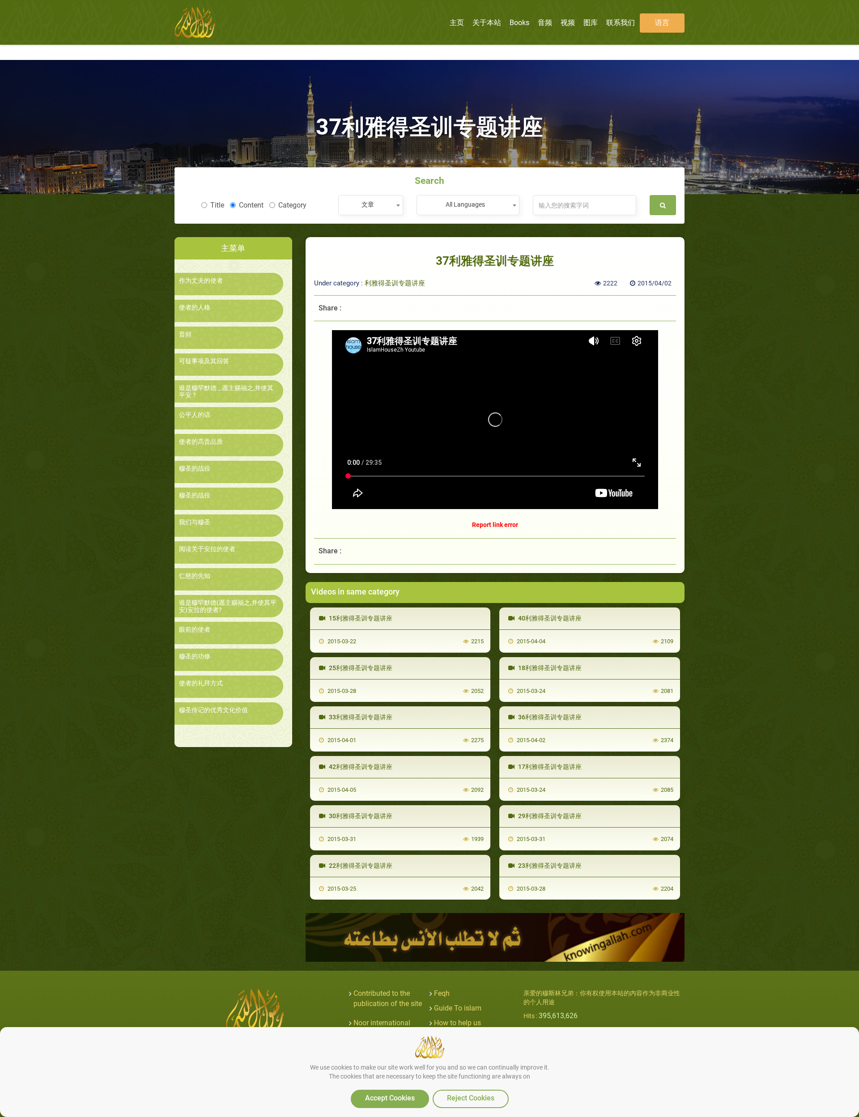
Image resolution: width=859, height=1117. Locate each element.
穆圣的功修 (194, 656)
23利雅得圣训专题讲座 (549, 865)
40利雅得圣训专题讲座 (549, 618)
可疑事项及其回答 (204, 361)
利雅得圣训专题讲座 (395, 283)
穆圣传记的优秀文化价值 (213, 710)
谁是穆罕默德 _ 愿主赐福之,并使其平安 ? (226, 391)
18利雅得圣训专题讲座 (549, 667)
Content (251, 205)
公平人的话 (194, 415)
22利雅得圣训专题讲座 (359, 865)
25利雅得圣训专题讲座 (359, 667)
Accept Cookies (390, 1098)
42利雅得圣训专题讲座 (359, 766)
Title (217, 205)
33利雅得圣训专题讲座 (359, 717)
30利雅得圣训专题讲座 (359, 816)
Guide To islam (457, 1008)
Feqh (442, 993)
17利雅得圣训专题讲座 (549, 766)
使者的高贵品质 (201, 441)
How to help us (457, 1023)
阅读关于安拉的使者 (207, 549)
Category (292, 205)
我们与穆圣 (194, 522)
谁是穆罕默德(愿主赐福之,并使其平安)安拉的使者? (227, 606)
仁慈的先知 (194, 576)
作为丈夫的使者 (201, 280)
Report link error (495, 524)
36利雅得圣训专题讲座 (549, 717)
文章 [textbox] (367, 204)
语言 (662, 22)
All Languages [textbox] (465, 204)
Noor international (381, 1023)
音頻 (185, 334)
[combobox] (370, 205)
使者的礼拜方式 (201, 683)
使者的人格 (194, 307)
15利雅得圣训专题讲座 (359, 618)
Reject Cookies (470, 1098)
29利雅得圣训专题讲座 (549, 816)
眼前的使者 (194, 629)
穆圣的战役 (194, 468)
